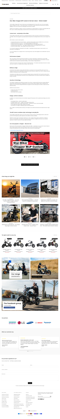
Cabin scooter (4, 398)
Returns (30, 0)
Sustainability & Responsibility (30, 397)
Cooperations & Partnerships (30, 398)
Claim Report (16, 398)
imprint (27, 401)
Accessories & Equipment (22, 3)
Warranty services (25, 0)
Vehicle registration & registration (19, 405)
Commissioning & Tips (17, 401)
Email (31, 365)
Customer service (30, 5)
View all (55, 176)
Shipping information (5, 0)
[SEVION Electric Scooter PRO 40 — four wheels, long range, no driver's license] (11, 213)
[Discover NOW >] (16, 268)
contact (27, 406)
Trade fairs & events (29, 395)
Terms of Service (39, 385)
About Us (40, 0)
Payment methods (11, 0)
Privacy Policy (34, 385)
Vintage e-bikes (4, 401)
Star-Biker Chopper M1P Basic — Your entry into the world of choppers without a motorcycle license (11, 201)
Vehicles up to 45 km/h (5, 395)
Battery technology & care (18, 408)
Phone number (5, 369)
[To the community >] (30, 295)
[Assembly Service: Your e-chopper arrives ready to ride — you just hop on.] (30, 213)
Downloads (36, 0)
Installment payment (18, 0)
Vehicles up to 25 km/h (5, 394)
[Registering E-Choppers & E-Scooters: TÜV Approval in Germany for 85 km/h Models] (49, 188)
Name (3, 365)
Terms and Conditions (29, 402)
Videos (33, 0)
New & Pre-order (4, 402)
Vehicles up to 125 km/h (5, 397)
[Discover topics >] (44, 268)
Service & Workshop (33, 3)
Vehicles (14, 3)
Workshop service (16, 402)
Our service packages (5, 405)
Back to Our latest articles (30, 164)
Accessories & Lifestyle (5, 406)
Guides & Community (43, 3)
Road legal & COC (16, 406)
